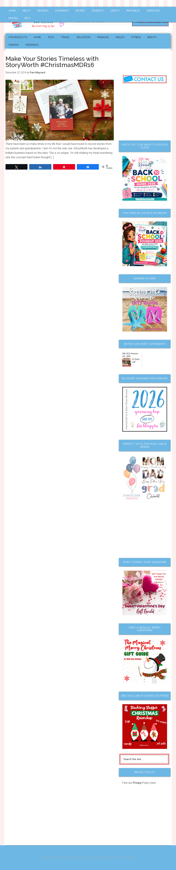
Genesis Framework (102, 857)
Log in (132, 857)
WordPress (121, 857)
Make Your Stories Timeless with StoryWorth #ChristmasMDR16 (52, 61)
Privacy (137, 782)
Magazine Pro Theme (74, 857)
